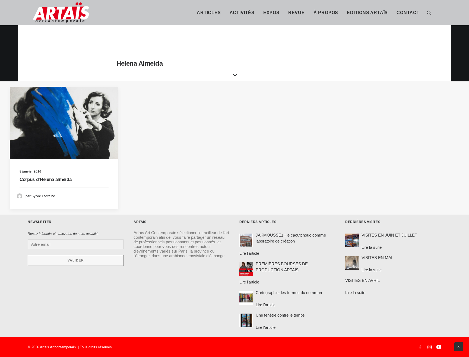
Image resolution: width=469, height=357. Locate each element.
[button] (429, 12)
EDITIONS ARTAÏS (367, 12)
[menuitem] (208, 12)
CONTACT (408, 12)
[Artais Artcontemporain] (38, 12)
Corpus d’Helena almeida (45, 179)
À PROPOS (325, 12)
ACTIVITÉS (242, 12)
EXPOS (271, 12)
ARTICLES (209, 12)
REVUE (296, 12)
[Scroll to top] (458, 346)
